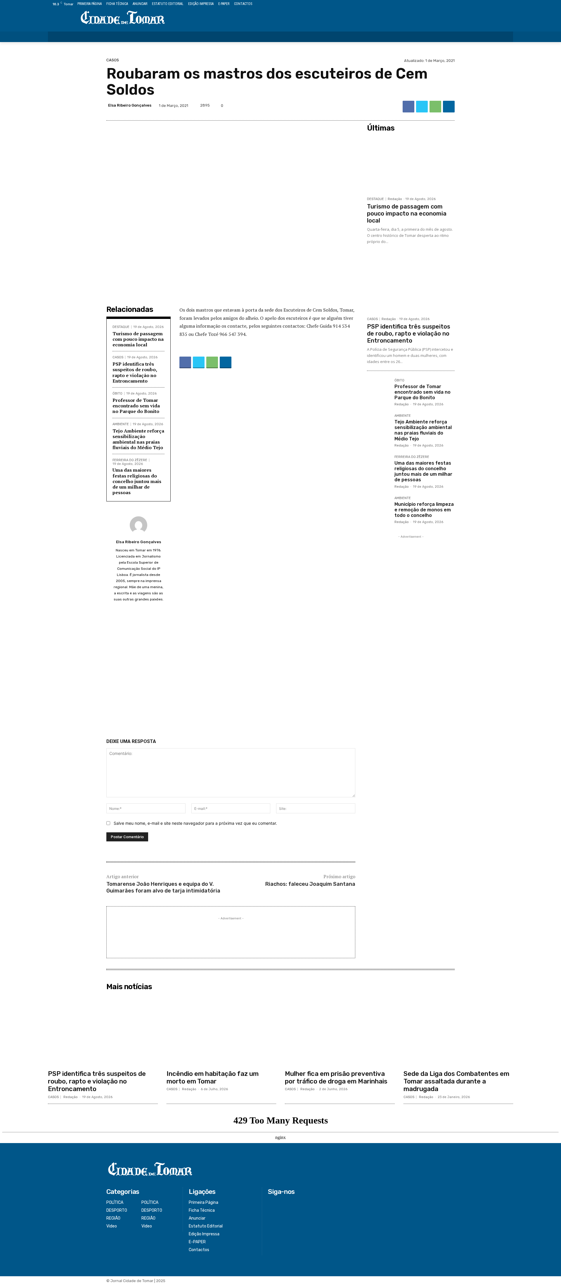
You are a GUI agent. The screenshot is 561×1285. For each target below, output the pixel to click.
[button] (505, 37)
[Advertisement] (230, 672)
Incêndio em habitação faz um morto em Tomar (213, 1077)
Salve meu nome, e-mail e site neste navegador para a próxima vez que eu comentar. (195, 823)
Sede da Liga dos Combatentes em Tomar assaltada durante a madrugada (456, 1081)
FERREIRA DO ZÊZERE (129, 460)
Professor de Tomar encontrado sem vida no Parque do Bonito (136, 405)
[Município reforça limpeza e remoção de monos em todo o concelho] (378, 507)
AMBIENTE (120, 424)
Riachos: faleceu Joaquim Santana (310, 884)
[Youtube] (509, 4)
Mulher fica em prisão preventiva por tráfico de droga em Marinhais (336, 1077)
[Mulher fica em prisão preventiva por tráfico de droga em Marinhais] (340, 1030)
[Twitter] (496, 4)
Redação (395, 199)
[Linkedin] (449, 106)
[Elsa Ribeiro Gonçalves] (138, 525)
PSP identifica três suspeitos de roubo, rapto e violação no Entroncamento (134, 372)
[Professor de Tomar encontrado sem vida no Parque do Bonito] (378, 390)
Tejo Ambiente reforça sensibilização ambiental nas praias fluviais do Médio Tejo (138, 439)
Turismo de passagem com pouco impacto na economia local (138, 339)
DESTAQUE (120, 327)
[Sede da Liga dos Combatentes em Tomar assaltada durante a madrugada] (458, 1030)
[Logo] (123, 18)
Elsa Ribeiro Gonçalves (129, 105)
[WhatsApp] (435, 106)
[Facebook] (483, 4)
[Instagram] (489, 4)
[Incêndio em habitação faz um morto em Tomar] (221, 1030)
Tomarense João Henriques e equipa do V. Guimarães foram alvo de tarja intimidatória (163, 887)
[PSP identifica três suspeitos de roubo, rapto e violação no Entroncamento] (411, 284)
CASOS (112, 60)
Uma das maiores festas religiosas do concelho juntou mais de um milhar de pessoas (136, 481)
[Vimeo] (503, 4)
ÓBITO (117, 393)
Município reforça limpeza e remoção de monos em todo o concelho (424, 509)
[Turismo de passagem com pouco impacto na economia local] (411, 164)
